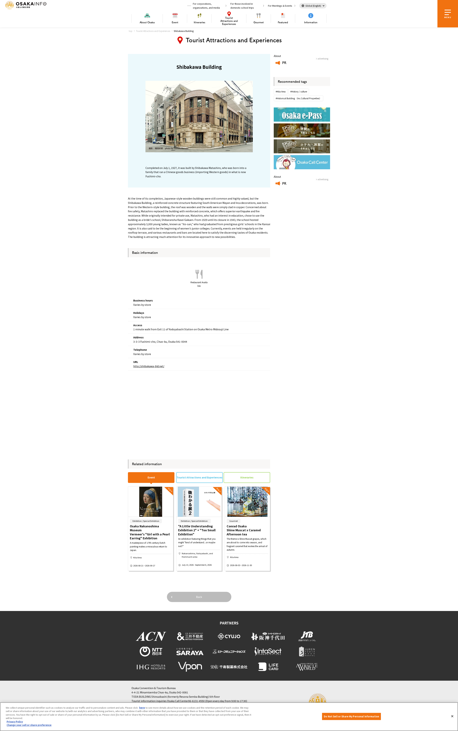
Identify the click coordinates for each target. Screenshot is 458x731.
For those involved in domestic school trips (242, 5)
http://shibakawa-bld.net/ (148, 366)
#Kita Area (281, 91)
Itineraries (199, 22)
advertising (323, 58)
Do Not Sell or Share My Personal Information (351, 716)
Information (310, 22)
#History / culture (298, 91)
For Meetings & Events (280, 5)
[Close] (452, 716)
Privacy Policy (15, 721)
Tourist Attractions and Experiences (153, 30)
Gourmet (259, 22)
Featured (283, 22)
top (130, 30)
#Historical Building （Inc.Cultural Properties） (298, 98)
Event (175, 22)
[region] (229, 716)
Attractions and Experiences (229, 21)
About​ (147, 22)
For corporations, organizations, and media (206, 5)
